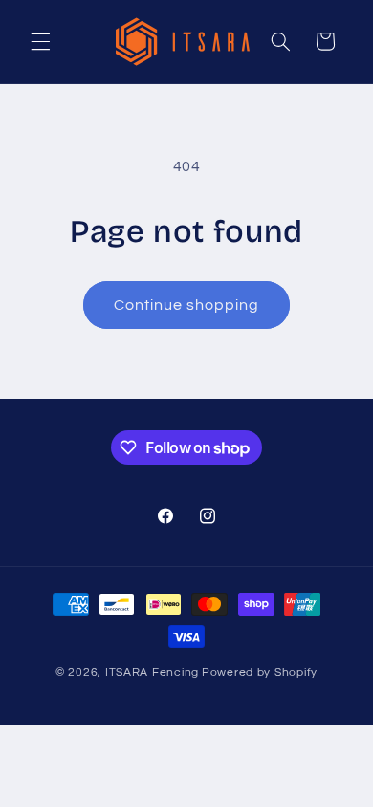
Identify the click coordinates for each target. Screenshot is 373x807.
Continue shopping (187, 305)
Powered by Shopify (260, 672)
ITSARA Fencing (152, 672)
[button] (40, 41)
